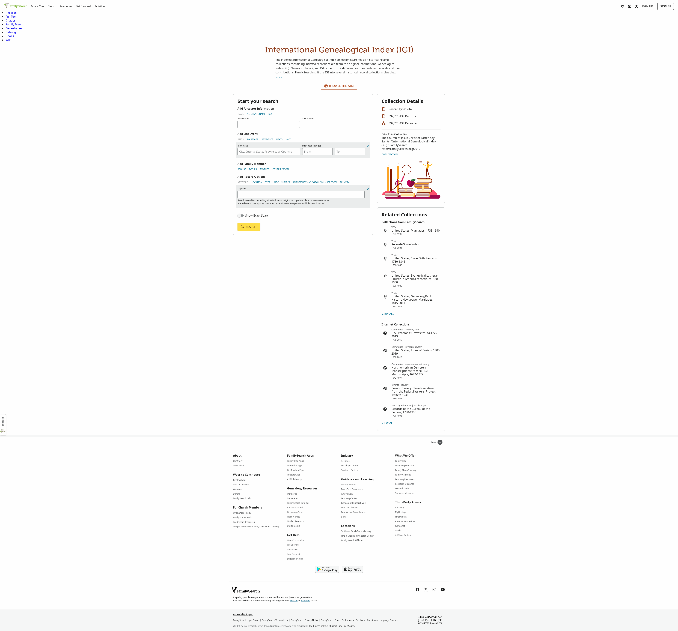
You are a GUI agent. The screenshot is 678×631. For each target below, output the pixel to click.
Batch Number (281, 182)
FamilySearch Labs (242, 498)
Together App (293, 474)
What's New (347, 493)
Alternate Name (256, 113)
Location (256, 182)
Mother (264, 169)
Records (11, 13)
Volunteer (238, 489)
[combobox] (269, 151)
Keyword (243, 182)
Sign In (665, 6)
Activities (100, 6)
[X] (425, 589)
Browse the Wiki (341, 86)
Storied (398, 530)
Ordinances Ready (242, 512)
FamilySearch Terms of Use (275, 620)
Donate (236, 493)
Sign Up (647, 6)
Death (279, 139)
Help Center (293, 544)
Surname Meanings (404, 493)
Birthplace (242, 145)
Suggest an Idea (295, 558)
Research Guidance (404, 483)
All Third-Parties (403, 535)
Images (11, 20)
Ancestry (399, 507)
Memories (66, 6)
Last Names (308, 118)
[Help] (636, 6)
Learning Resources (405, 479)
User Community (295, 540)
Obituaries (292, 493)
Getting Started (348, 484)
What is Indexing (241, 484)
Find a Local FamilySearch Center (357, 535)
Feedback (2, 422)
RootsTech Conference (352, 489)
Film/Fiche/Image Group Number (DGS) (315, 182)
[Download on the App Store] (352, 569)
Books (10, 36)
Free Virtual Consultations (353, 512)
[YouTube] (442, 589)
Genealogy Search (296, 512)
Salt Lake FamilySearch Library (356, 531)
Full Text (11, 17)
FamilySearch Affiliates (352, 540)
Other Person (280, 169)
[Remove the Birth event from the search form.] (368, 146)
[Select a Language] (629, 6)
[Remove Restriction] (368, 189)
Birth (241, 139)
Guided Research (295, 521)
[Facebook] (417, 589)
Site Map (360, 620)
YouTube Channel (349, 507)
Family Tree (37, 6)
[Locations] (622, 6)
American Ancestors (405, 521)
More (279, 77)
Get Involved (83, 6)
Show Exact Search (257, 215)
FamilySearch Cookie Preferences (337, 620)
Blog (343, 516)
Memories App (294, 465)
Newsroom (238, 465)
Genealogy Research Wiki (353, 502)
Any (288, 139)
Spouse (242, 169)
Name (241, 113)
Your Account (293, 554)
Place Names (293, 516)
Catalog (11, 32)
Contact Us (292, 549)
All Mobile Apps (294, 479)
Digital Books (293, 525)
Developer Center (350, 465)
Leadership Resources (244, 522)
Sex (270, 113)
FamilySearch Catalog (297, 502)
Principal (345, 182)
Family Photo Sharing (405, 470)
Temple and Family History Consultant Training (256, 526)
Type (267, 182)
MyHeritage (401, 512)
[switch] (240, 215)
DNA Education (402, 488)
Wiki (8, 40)
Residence (267, 139)
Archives (345, 460)
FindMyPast (400, 516)
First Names (243, 118)
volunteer (305, 600)
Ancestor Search (295, 507)
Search (52, 6)
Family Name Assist (242, 517)
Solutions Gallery (349, 470)
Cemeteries (293, 498)
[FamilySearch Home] (16, 5)
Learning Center (349, 498)
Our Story (237, 460)
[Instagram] (434, 589)
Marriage (252, 139)
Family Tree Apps (295, 460)
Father (253, 169)
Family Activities (403, 474)
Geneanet (400, 525)
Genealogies (14, 28)
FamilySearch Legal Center (246, 620)
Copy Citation (390, 154)
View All (388, 314)
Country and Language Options (382, 620)
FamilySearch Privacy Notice (305, 620)
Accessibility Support (243, 614)
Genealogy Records (404, 465)
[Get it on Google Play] (327, 569)
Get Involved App (295, 470)
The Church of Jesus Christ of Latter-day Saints (331, 625)
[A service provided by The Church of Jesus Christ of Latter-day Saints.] (430, 620)
